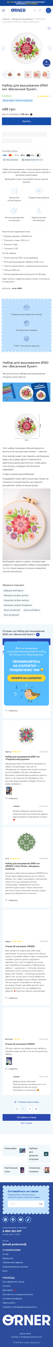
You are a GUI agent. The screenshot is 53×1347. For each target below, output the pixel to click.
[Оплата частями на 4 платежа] (38, 155)
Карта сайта (9, 1303)
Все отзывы (26, 1123)
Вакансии (8, 1258)
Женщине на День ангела (16, 595)
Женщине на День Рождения (18, 605)
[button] (3, 48)
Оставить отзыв (26, 1117)
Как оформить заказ (13, 1282)
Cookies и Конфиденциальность (20, 1307)
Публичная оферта (13, 1262)
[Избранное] (39, 10)
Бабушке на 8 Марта (13, 590)
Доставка (8, 1290)
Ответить (13, 711)
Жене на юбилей (12, 610)
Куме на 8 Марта (31, 610)
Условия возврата (12, 1298)
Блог (5, 1271)
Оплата (6, 1286)
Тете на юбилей (11, 615)
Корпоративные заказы (15, 1267)
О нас (6, 1254)
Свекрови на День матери (16, 600)
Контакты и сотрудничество (18, 1294)
